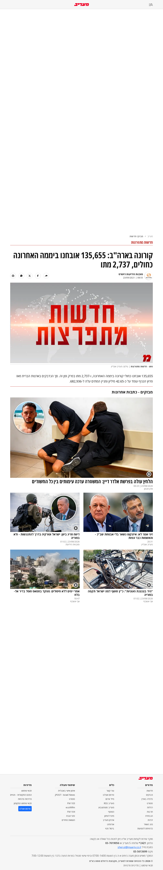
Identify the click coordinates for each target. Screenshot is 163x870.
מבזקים (149, 794)
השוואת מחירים (68, 820)
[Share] (46, 276)
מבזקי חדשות (136, 236)
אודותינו (110, 824)
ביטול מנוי (109, 828)
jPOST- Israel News (65, 794)
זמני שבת (70, 815)
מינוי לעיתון (109, 815)
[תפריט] (156, 5)
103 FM (71, 803)
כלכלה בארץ (147, 798)
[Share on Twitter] (29, 276)
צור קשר (110, 790)
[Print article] (13, 276)
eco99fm (70, 807)
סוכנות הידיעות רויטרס (131, 274)
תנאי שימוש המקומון (23, 803)
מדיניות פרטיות (25, 798)
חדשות (150, 790)
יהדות (150, 820)
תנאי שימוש (26, 790)
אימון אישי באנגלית (66, 790)
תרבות (150, 811)
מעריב (150, 236)
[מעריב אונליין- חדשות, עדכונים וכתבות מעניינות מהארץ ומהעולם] (81, 4)
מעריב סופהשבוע (106, 807)
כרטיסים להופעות (145, 828)
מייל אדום (110, 798)
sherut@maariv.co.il (129, 847)
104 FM (71, 811)
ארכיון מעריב (108, 820)
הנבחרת (149, 815)
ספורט (150, 803)
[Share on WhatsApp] (21, 276)
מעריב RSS (109, 803)
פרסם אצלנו (108, 794)
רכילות (150, 807)
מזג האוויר (148, 824)
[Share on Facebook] (38, 276)
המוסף (111, 811)
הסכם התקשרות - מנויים (21, 794)
